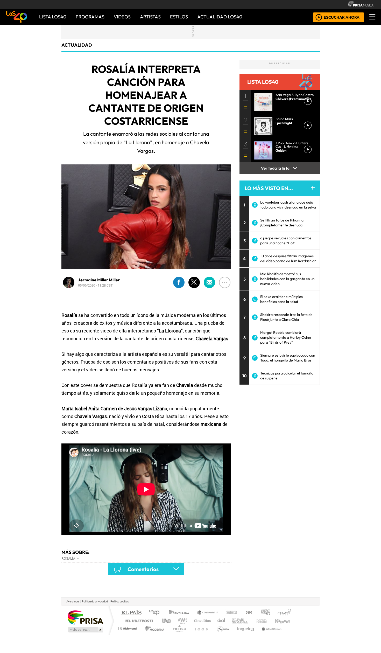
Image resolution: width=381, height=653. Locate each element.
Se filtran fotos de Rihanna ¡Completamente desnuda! (282, 222)
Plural (178, 635)
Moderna (153, 635)
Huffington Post (138, 620)
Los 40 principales (156, 613)
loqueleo (244, 635)
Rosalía (68, 558)
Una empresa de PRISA (85, 617)
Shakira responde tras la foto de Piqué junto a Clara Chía (286, 317)
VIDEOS (122, 17)
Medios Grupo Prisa (85, 630)
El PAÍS (131, 613)
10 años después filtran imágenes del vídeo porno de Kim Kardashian (288, 258)
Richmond (128, 635)
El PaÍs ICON (200, 635)
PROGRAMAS (90, 17)
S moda (222, 635)
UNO (167, 620)
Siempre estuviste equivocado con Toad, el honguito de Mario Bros (287, 358)
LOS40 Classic (250, 620)
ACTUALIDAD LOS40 (219, 17)
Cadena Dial (266, 620)
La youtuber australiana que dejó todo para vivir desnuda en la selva (288, 205)
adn (265, 613)
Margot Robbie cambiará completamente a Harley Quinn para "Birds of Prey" (285, 337)
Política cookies (119, 601)
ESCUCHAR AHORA (341, 17)
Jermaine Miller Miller (99, 279)
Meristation (268, 635)
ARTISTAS (150, 17)
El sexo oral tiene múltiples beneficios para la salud (281, 299)
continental (221, 620)
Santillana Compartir (208, 613)
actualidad (76, 45)
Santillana (180, 613)
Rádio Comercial (292, 635)
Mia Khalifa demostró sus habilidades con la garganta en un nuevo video (287, 279)
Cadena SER (231, 613)
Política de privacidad (95, 601)
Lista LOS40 (52, 17)
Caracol (284, 613)
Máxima (235, 620)
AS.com (248, 613)
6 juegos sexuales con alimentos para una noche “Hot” (285, 240)
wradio (181, 620)
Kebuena (285, 620)
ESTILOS (179, 17)
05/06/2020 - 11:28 (95, 285)
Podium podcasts (128, 627)
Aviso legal (72, 601)
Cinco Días (201, 620)
